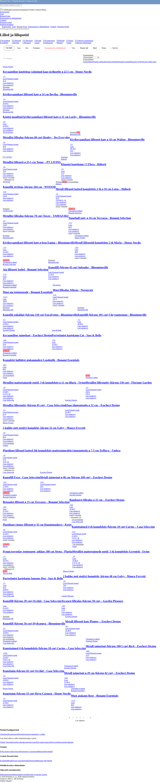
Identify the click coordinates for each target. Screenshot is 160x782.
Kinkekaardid (32, 761)
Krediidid (49, 752)
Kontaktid (3, 761)
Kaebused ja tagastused (29, 752)
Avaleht (2, 29)
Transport (17, 752)
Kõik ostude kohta (7, 752)
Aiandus (27, 734)
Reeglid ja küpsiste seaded (37, 775)
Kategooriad (7, 29)
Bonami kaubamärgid (19, 761)
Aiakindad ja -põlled (37, 734)
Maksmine (42, 752)
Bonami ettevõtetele (44, 761)
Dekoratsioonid (15, 29)
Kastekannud (13, 734)
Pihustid (21, 734)
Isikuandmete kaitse (20, 775)
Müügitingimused (6, 775)
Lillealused (4, 734)
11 (90, 718)
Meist (9, 761)
